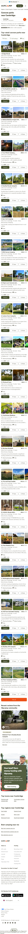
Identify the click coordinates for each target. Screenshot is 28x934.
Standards (16, 861)
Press (2, 859)
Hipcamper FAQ (5, 861)
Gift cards (3, 849)
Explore (3, 9)
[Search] (24, 19)
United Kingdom (9, 9)
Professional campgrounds (17, 855)
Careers (3, 856)
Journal (3, 854)
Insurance (16, 858)
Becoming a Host (18, 849)
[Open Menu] (25, 6)
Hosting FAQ (17, 863)
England (15, 9)
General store (4, 851)
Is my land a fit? (18, 851)
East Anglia (20, 9)
